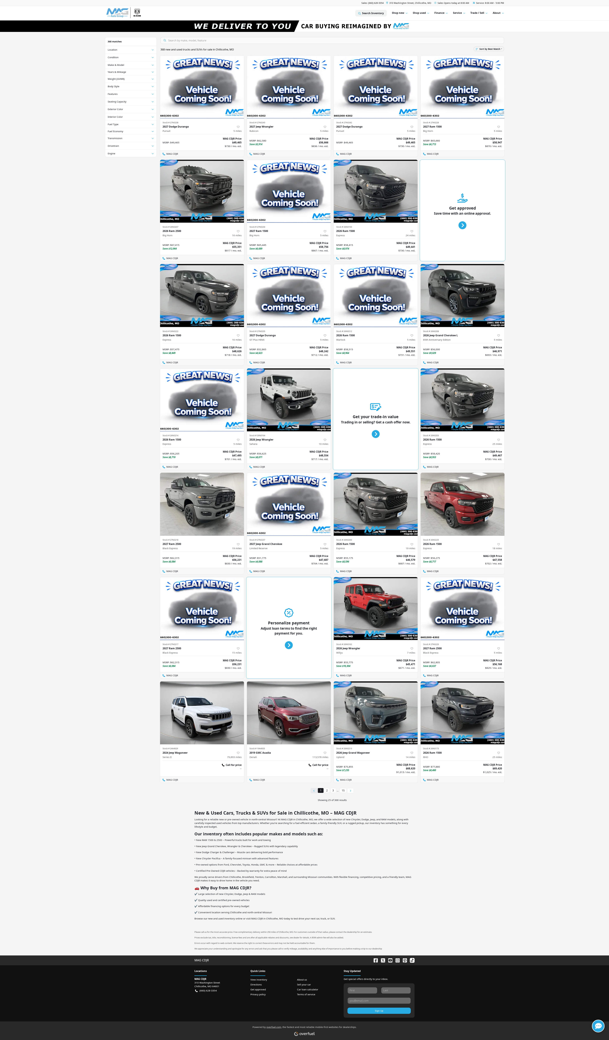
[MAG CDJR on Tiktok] (411, 960)
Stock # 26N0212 (344, 331)
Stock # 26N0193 (344, 226)
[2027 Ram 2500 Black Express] (202, 504)
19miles (237, 548)
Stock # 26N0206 (344, 539)
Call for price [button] (234, 765)
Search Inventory (373, 13)
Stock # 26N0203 (431, 435)
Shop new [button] (398, 13)
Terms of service (306, 994)
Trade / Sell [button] (477, 13)
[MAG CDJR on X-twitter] (381, 960)
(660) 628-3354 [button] (208, 990)
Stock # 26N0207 (170, 226)
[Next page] (350, 790)
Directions (256, 984)
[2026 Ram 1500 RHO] (463, 712)
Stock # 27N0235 (257, 331)
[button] (409, 3)
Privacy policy (258, 994)
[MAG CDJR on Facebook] (374, 960)
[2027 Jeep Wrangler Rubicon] (289, 86)
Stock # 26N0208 (431, 331)
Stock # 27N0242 (344, 122)
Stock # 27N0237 (257, 539)
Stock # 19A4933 (257, 748)
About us (302, 979)
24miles (410, 235)
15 (343, 790)
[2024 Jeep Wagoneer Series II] (202, 712)
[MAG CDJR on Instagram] (396, 960)
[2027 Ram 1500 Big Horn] (463, 86)
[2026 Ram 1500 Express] (376, 191)
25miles (497, 443)
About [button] (497, 13)
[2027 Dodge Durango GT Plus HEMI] (289, 295)
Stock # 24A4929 (170, 748)
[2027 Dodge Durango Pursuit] (202, 86)
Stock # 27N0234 (257, 226)
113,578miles (320, 757)
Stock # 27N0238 (170, 122)
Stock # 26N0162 (344, 644)
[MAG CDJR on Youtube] (389, 960)
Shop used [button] (419, 13)
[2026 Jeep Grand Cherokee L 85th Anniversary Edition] (463, 295)
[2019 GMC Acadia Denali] (289, 712)
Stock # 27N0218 (170, 539)
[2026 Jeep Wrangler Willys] (376, 608)
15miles (237, 652)
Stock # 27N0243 (257, 122)
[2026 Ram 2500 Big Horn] (202, 191)
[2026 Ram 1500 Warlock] (376, 295)
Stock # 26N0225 (431, 539)
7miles (411, 652)
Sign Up (379, 1010)
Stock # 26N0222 (170, 331)
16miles (237, 235)
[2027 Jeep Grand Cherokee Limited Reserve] (289, 504)
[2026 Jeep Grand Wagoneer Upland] (376, 712)
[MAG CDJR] (135, 13)
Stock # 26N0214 (170, 435)
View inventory (258, 979)
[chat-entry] (598, 1026)
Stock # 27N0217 (170, 644)
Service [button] (457, 13)
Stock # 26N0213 (344, 748)
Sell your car (304, 984)
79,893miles (234, 757)
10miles (323, 443)
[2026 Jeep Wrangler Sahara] (289, 399)
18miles (497, 548)
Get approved (258, 989)
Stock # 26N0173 (431, 748)
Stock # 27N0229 (431, 644)
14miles (410, 757)
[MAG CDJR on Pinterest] (403, 960)
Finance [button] (439, 13)
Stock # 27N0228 (431, 122)
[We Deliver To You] (304, 26)
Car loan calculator (307, 989)
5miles (237, 130)
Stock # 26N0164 (257, 435)
